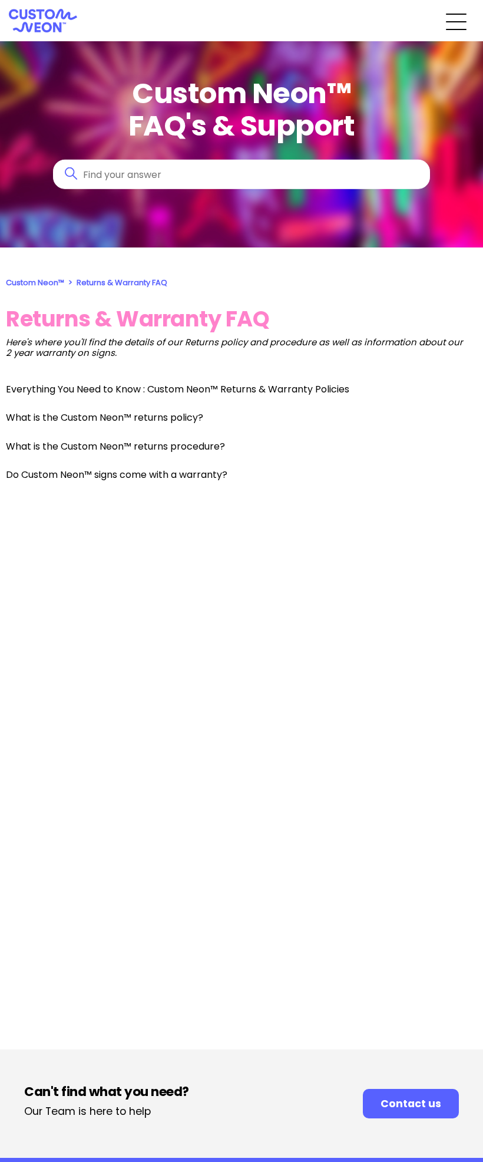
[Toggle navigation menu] (456, 21)
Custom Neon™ (35, 282)
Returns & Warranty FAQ (122, 282)
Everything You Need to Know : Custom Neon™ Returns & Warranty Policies (177, 389)
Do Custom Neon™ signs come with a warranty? (116, 474)
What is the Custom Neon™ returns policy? (104, 417)
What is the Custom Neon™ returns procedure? (115, 446)
